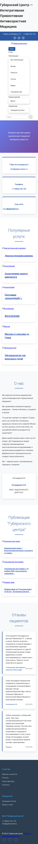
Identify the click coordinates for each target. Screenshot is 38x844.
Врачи (13, 101)
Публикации (13, 56)
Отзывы (5, 778)
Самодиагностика (17, 110)
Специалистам (16, 92)
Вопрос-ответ (7, 805)
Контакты (6, 785)
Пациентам (12, 106)
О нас (10, 52)
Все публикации (17, 60)
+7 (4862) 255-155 (29, 34)
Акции (13, 66)
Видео (13, 86)
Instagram (11, 209)
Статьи (13, 79)
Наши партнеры (8, 781)
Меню (12, 49)
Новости (14, 73)
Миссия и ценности (9, 774)
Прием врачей (14, 97)
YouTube (15, 209)
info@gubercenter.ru (19, 169)
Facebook (6, 209)
